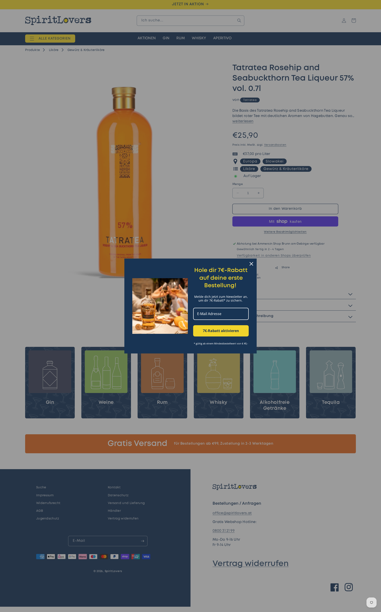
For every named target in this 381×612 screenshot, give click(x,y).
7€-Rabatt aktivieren (221, 330)
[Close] (251, 264)
